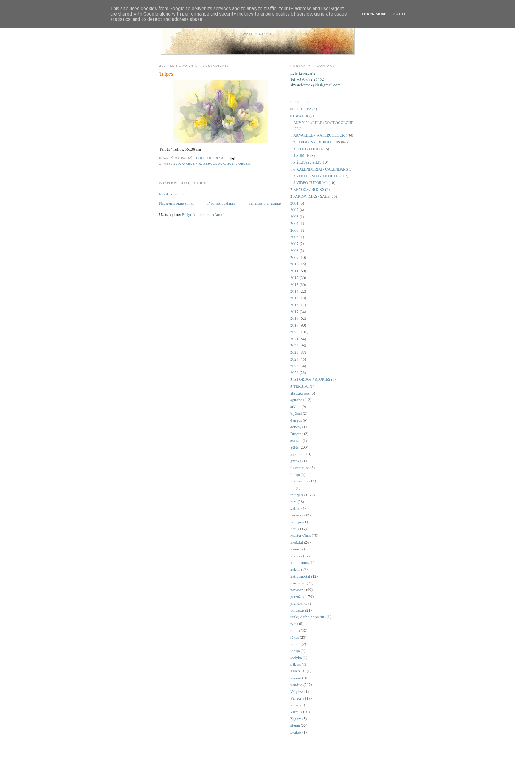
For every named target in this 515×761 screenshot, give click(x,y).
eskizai (296, 440)
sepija (295, 650)
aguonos (297, 399)
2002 (294, 209)
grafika (295, 460)
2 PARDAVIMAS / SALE (310, 196)
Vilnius (296, 711)
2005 (294, 230)
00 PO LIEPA (300, 109)
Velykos (296, 691)
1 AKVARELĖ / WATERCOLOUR (199, 163)
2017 (231, 163)
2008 (294, 250)
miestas (296, 556)
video (295, 705)
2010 (294, 264)
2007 (294, 243)
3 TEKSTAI (299, 386)
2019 (294, 325)
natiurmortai (300, 576)
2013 (294, 284)
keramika (297, 515)
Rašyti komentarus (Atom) (203, 214)
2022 (294, 345)
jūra (293, 501)
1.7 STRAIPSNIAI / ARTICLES (315, 176)
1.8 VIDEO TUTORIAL (309, 182)
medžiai (296, 542)
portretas (297, 610)
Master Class (300, 535)
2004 (294, 223)
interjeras (297, 494)
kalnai (295, 508)
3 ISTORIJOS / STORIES (310, 379)
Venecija (297, 698)
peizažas (297, 596)
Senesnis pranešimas (265, 203)
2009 (294, 257)
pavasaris (297, 589)
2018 (294, 318)
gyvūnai (297, 454)
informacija (299, 481)
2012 (294, 277)
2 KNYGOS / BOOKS (307, 189)
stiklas (295, 664)
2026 (294, 372)
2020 (294, 332)
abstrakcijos (300, 393)
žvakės (295, 732)
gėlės (244, 163)
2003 (294, 216)
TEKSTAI (298, 671)
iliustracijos (299, 467)
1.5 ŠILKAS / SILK (305, 162)
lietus (294, 528)
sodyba (296, 657)
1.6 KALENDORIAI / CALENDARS (319, 169)
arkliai (295, 406)
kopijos (296, 522)
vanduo (296, 684)
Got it (399, 14)
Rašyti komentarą (173, 194)
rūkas (294, 637)
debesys (296, 426)
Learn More (374, 14)
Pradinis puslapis (221, 203)
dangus (296, 420)
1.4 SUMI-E (299, 155)
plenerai (296, 603)
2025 (294, 366)
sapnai (295, 643)
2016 (294, 304)
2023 (294, 352)
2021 (294, 338)
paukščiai (298, 583)
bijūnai (296, 413)
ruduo (295, 630)
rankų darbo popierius (308, 616)
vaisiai (295, 677)
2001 (294, 203)
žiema (295, 725)
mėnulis (296, 549)
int (292, 488)
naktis (295, 569)
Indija (295, 474)
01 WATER (299, 115)
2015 (294, 298)
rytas (294, 623)
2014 (294, 291)
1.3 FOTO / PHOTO (306, 148)
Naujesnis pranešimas (176, 203)
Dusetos (296, 433)
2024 (294, 359)
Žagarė (295, 718)
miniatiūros (299, 562)
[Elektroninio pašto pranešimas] (232, 158)
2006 (294, 236)
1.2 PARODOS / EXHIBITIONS (315, 142)
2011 (294, 270)
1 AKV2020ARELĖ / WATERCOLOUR (322, 122)
